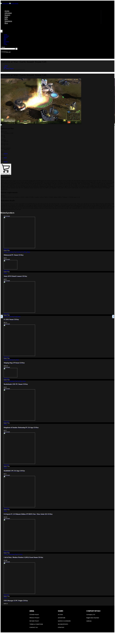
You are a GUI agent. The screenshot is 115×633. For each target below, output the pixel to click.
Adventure (8, 13)
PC (22, 252)
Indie (6, 17)
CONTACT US (33, 627)
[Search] (16, 49)
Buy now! (5, 174)
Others (5, 273)
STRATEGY (61, 627)
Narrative (18, 252)
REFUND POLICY (34, 621)
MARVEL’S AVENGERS (64, 621)
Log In (5, 44)
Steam (5, 157)
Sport (15, 316)
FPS (15, 252)
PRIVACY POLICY (34, 618)
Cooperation (11, 381)
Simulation (8, 21)
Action (7, 11)
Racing (11, 316)
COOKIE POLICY (34, 614)
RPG (6, 19)
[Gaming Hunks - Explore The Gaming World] (9, 3)
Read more (6, 249)
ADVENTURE (61, 618)
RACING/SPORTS (63, 624)
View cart (8, 52)
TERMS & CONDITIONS (36, 624)
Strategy (7, 15)
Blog (6, 23)
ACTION (60, 614)
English (6, 161)
